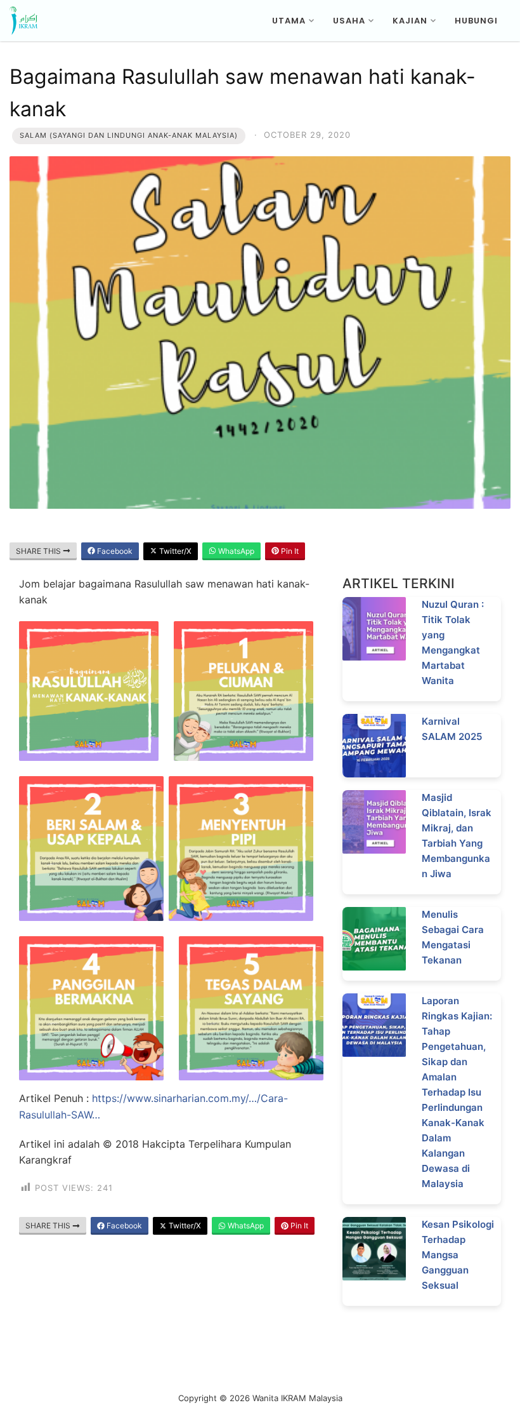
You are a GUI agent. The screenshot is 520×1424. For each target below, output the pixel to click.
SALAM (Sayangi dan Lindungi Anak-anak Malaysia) (129, 135)
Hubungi (476, 21)
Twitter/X (174, 551)
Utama (289, 21)
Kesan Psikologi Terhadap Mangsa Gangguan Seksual (458, 1254)
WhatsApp (235, 551)
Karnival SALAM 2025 (452, 728)
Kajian (410, 21)
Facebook (114, 551)
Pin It (289, 551)
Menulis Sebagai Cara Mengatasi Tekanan (453, 937)
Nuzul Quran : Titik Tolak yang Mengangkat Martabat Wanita (453, 642)
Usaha (349, 21)
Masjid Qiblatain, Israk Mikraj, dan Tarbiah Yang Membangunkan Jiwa (456, 835)
